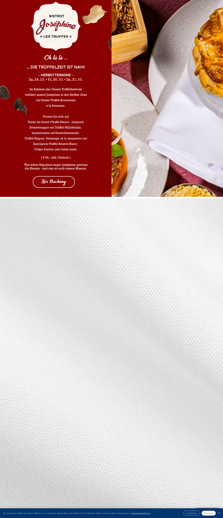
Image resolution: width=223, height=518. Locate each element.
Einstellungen (191, 513)
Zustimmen (208, 513)
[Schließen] (219, 513)
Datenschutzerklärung (141, 513)
